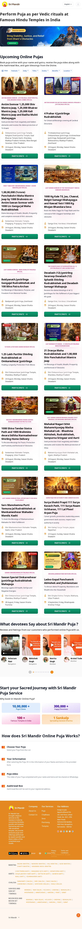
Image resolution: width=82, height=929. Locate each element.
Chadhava (46, 814)
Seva (43, 818)
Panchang (46, 822)
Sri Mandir (13, 917)
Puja (43, 811)
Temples (45, 826)
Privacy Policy (53, 852)
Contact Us (33, 814)
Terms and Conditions (64, 852)
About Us (32, 811)
